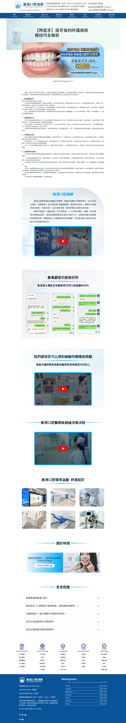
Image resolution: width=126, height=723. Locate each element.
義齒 (83, 666)
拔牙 (104, 663)
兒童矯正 (63, 657)
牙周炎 (104, 666)
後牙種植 (22, 657)
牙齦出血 (104, 660)
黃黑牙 (42, 660)
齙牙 (63, 663)
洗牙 (42, 657)
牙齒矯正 (63, 654)
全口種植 (22, 666)
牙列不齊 (63, 670)
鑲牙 (83, 660)
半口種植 (22, 663)
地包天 (63, 666)
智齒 (104, 657)
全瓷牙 (83, 654)
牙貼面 (42, 670)
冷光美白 (42, 654)
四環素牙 (42, 663)
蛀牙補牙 (104, 654)
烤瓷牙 (71, 81)
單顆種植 (22, 660)
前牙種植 (22, 654)
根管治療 (104, 670)
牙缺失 (83, 657)
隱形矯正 (63, 660)
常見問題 (42, 666)
